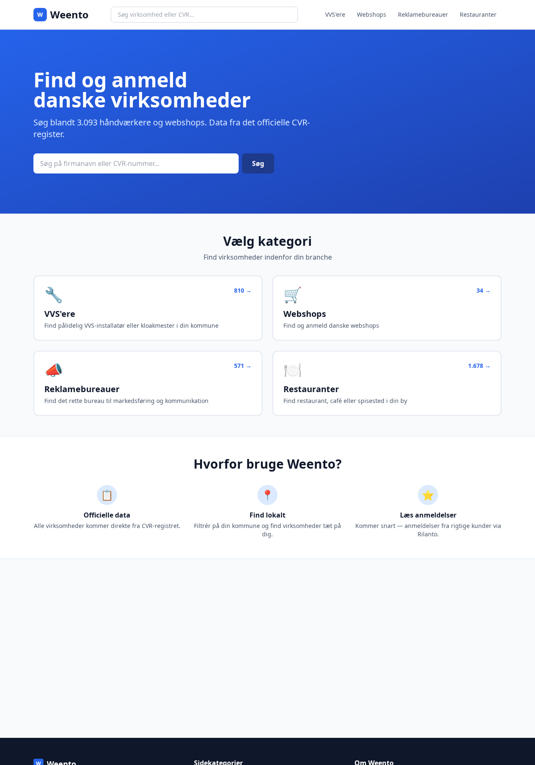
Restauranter (478, 14)
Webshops (371, 14)
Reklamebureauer (423, 14)
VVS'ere (335, 14)
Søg (258, 163)
